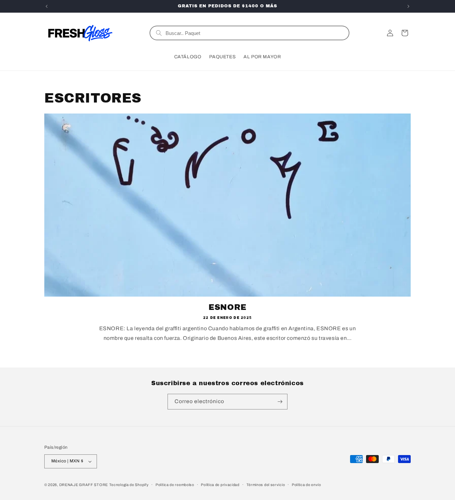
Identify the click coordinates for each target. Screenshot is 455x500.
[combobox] (254, 33)
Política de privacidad (220, 485)
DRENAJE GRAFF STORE (83, 485)
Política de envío (306, 485)
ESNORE (227, 307)
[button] (404, 33)
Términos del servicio (265, 485)
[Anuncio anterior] (46, 6)
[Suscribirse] (279, 401)
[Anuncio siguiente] (408, 6)
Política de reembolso (175, 485)
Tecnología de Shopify (129, 485)
